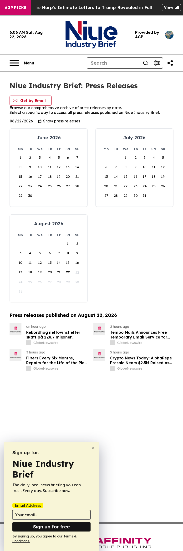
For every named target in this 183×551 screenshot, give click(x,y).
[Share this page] (170, 63)
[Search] (145, 63)
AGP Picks (15, 7)
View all (171, 7)
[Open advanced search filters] (157, 63)
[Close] (93, 447)
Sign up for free (51, 527)
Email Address (28, 505)
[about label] (28, 342)
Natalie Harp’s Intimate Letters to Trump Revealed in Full (88, 7)
